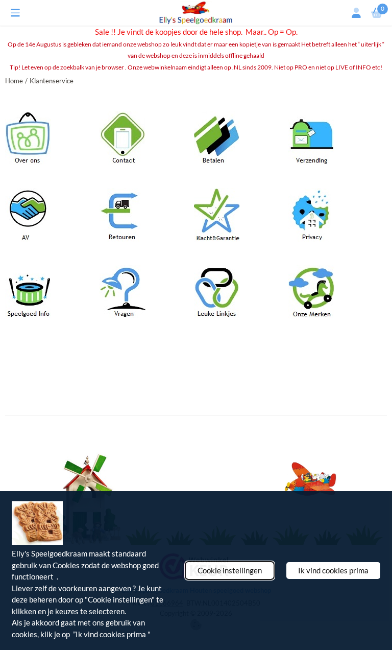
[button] (15, 13)
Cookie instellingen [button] (230, 570)
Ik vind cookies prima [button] (333, 570)
